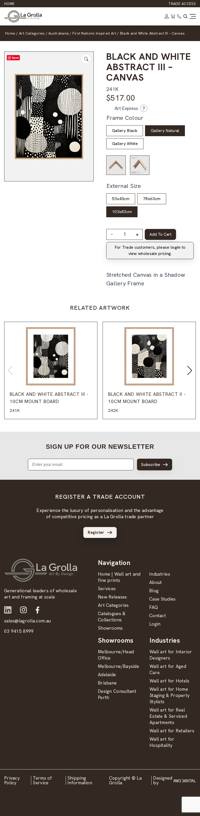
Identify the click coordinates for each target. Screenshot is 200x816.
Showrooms (110, 628)
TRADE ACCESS (182, 3)
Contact (157, 615)
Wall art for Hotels (169, 681)
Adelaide (107, 674)
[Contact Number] (179, 16)
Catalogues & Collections (112, 616)
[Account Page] (167, 16)
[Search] (185, 16)
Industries (159, 574)
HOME (9, 3)
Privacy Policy (12, 780)
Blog (154, 591)
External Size (124, 186)
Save (15, 58)
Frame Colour (125, 118)
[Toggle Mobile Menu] (193, 16)
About (155, 582)
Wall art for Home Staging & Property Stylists (169, 695)
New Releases (112, 597)
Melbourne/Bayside (118, 666)
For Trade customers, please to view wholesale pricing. (150, 250)
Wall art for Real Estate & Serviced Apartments (168, 716)
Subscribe (150, 464)
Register (96, 532)
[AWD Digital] (184, 780)
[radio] (124, 130)
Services (107, 588)
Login (155, 624)
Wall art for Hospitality (161, 742)
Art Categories (113, 605)
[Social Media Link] (7, 610)
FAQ (153, 607)
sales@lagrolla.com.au (27, 621)
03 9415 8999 (19, 631)
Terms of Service (42, 780)
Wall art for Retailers (172, 731)
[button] (189, 370)
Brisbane (107, 683)
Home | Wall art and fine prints (119, 577)
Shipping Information (79, 780)
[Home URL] (40, 570)
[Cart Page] (173, 16)
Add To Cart (160, 234)
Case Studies (162, 599)
